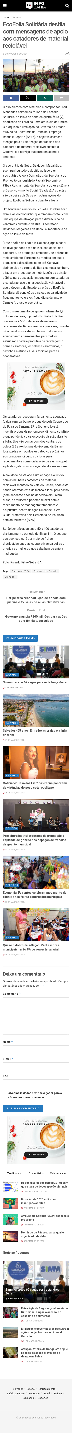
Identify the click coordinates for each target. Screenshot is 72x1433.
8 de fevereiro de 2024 (15, 53)
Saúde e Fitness (16, 1393)
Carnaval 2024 (21, 571)
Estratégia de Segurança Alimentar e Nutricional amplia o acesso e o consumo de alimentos (44, 1312)
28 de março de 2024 (15, 793)
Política (11, 828)
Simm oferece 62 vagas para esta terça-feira (34, 682)
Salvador (17, 17)
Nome (8, 1041)
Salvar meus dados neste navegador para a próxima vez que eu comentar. (34, 1095)
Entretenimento (47, 1388)
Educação (28, 1397)
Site (5, 1076)
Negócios (12, 885)
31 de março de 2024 (33, 1321)
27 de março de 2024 (15, 850)
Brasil (47, 1393)
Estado (31, 1388)
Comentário (12, 993)
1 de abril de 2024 (14, 688)
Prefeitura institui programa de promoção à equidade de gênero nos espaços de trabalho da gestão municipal (34, 840)
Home (6, 17)
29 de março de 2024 (15, 740)
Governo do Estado (45, 571)
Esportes (43, 1397)
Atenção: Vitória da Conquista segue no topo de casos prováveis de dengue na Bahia (44, 1352)
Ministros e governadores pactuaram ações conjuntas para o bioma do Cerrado (45, 1332)
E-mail (8, 1059)
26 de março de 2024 (15, 955)
